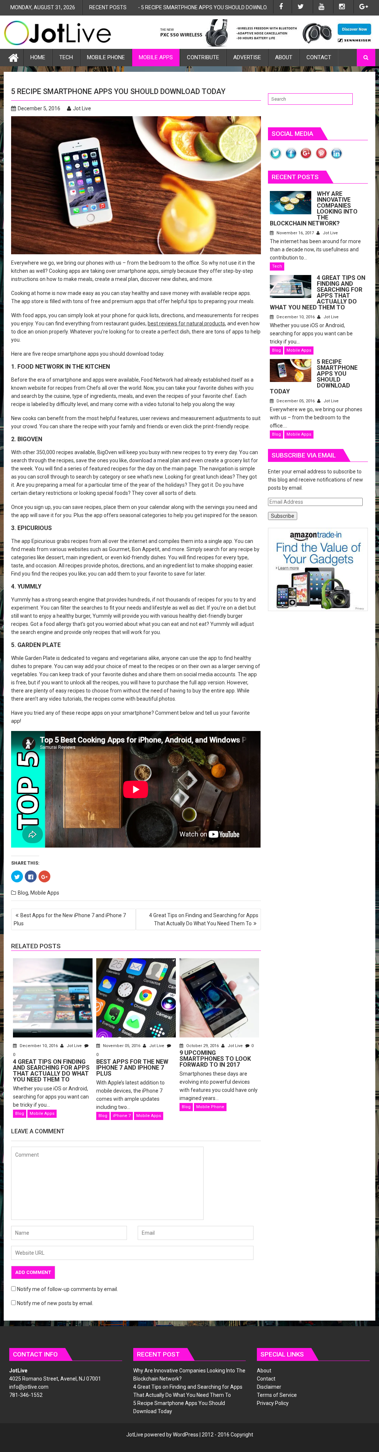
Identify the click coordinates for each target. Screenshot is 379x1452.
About (283, 57)
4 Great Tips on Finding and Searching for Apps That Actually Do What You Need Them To (203, 919)
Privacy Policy (273, 1403)
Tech (66, 57)
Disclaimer (269, 1387)
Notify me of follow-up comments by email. (67, 1289)
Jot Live (82, 108)
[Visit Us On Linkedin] (336, 159)
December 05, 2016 (295, 401)
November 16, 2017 (295, 233)
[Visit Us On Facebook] (290, 159)
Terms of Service (277, 1395)
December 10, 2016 (39, 1045)
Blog (23, 893)
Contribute (203, 57)
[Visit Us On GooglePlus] (305, 159)
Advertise (247, 57)
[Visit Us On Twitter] (275, 159)
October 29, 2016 (202, 1045)
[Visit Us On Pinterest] (321, 159)
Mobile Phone (106, 57)
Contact (318, 57)
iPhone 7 (122, 1115)
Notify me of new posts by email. (55, 1303)
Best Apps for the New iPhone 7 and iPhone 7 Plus (205, 7)
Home (37, 57)
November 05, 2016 (121, 1045)
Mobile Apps (156, 57)
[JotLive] (13, 57)
